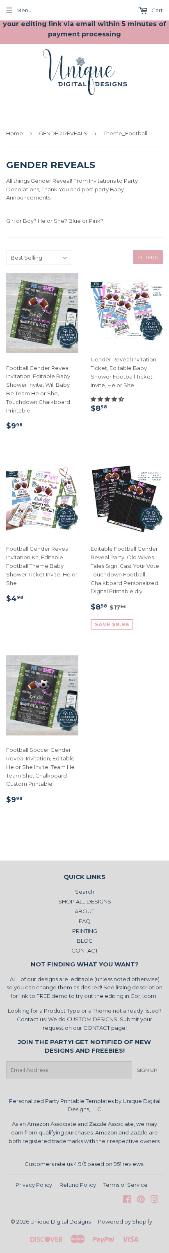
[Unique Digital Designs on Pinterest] (141, 1200)
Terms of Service (125, 1184)
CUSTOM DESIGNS (92, 1019)
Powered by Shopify (125, 1221)
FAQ (85, 921)
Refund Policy (77, 1184)
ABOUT (84, 911)
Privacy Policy (34, 1184)
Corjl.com (143, 996)
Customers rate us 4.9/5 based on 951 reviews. (84, 1164)
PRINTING (84, 931)
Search (84, 891)
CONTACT (84, 950)
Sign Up (147, 1070)
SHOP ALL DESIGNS (84, 901)
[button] (108, 399)
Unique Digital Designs (60, 1221)
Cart (156, 10)
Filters (148, 257)
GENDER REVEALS (63, 133)
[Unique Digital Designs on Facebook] (127, 1200)
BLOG (85, 940)
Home (14, 133)
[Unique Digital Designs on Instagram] (155, 1200)
